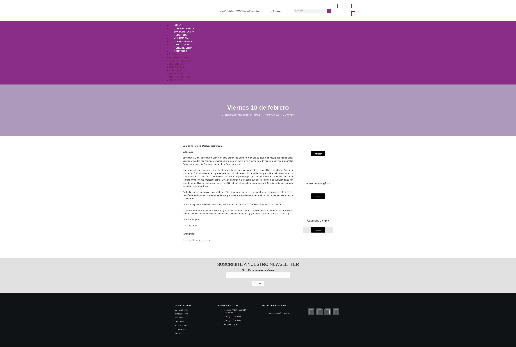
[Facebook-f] (335, 6)
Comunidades (183, 41)
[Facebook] (311, 311)
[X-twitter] (344, 6)
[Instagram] (353, 6)
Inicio (177, 25)
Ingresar (318, 230)
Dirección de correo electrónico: (258, 270)
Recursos (181, 35)
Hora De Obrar (184, 48)
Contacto (180, 51)
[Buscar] (329, 11)
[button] (185, 240)
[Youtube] (353, 13)
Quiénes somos (184, 28)
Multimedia (181, 38)
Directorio (181, 45)
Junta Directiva (185, 32)
